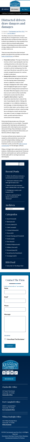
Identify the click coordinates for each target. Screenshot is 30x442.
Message (7, 314)
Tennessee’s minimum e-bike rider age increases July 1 (14, 181)
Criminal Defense (11, 230)
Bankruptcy (10, 221)
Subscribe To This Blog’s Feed (15, 265)
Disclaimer (7, 335)
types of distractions (7, 56)
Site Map (11, 436)
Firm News (10, 241)
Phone (6, 306)
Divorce (9, 233)
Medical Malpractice (12, 244)
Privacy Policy (18, 436)
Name (6, 288)
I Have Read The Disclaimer (16, 339)
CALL (26, 9)
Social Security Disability (13, 253)
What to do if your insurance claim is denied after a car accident (15, 186)
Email (6, 297)
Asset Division (11, 219)
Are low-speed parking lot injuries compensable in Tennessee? (13, 196)
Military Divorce (11, 247)
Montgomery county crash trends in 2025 (13, 191)
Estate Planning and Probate (14, 236)
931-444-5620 (9, 370)
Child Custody (11, 227)
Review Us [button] (9, 379)
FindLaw (22, 438)
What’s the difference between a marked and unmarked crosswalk (15, 177)
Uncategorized (11, 256)
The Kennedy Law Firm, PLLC (17, 31)
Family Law (10, 238)
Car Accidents (11, 33)
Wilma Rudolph (6, 424)
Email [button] (16, 9)
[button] (5, 9)
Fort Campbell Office (8, 409)
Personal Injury (11, 250)
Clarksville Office (7, 395)
